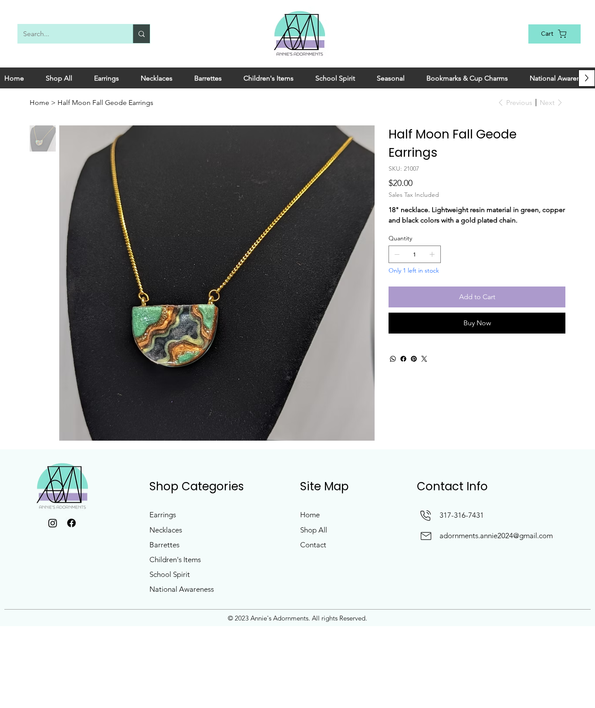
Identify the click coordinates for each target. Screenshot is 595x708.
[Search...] (141, 33)
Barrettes (164, 544)
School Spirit (169, 574)
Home (310, 514)
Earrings (162, 514)
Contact (313, 544)
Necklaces (165, 530)
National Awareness (181, 589)
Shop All (313, 530)
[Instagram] (52, 523)
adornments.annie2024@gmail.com (496, 535)
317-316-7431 (461, 515)
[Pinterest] (413, 358)
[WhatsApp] (393, 358)
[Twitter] (424, 358)
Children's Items (175, 559)
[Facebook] (403, 358)
